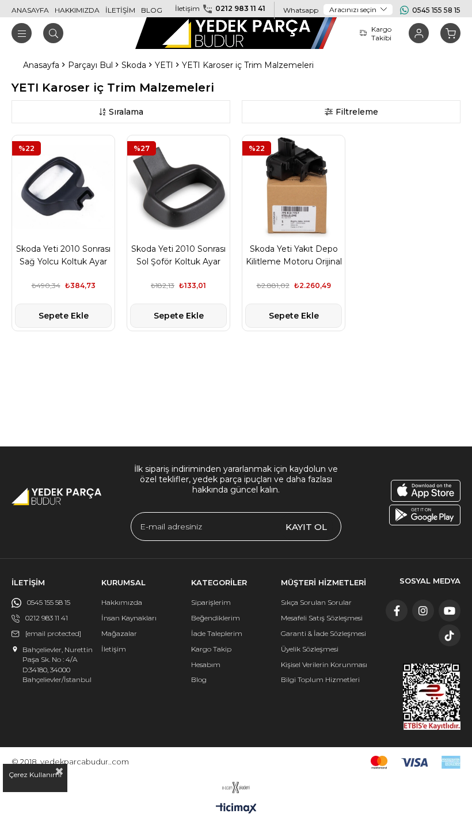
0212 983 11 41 (240, 8)
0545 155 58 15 (436, 10)
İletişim (113, 649)
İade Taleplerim (216, 633)
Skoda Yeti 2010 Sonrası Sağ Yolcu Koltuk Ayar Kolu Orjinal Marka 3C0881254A (63, 256)
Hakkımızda (121, 602)
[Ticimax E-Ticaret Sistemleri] (236, 809)
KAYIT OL (306, 526)
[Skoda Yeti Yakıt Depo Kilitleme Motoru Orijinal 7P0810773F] (293, 186)
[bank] (415, 762)
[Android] (424, 515)
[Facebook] (397, 611)
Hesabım (205, 664)
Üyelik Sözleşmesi (309, 649)
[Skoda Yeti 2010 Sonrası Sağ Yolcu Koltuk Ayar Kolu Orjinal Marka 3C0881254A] (63, 186)
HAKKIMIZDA (77, 10)
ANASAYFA (30, 10)
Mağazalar (119, 633)
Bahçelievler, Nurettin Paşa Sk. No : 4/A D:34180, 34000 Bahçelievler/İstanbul (57, 664)
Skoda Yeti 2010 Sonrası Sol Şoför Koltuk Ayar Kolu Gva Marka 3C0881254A (178, 256)
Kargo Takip (211, 649)
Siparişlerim (211, 602)
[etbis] (431, 697)
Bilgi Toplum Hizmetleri (320, 679)
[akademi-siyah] (236, 787)
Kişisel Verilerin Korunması (324, 664)
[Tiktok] (449, 635)
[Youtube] (449, 611)
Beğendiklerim (215, 618)
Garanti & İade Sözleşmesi (323, 633)
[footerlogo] (56, 496)
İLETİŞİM (120, 10)
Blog (199, 679)
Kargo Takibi (381, 33)
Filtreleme (357, 112)
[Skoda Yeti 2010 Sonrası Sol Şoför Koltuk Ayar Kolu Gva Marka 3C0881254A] (178, 186)
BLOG (151, 10)
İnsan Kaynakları (129, 618)
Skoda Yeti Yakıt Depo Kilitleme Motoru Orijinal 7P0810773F (294, 256)
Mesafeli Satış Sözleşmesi (322, 618)
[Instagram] (423, 611)
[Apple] (425, 491)
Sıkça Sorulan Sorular (316, 602)
